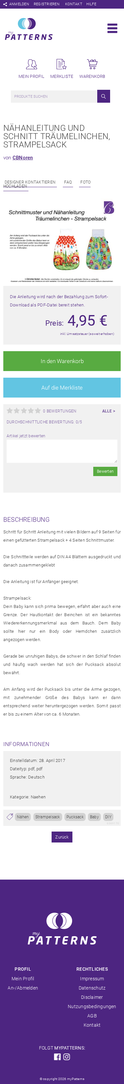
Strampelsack (47, 817)
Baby (94, 817)
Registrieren (47, 4)
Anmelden (19, 4)
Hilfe (91, 4)
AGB (92, 1015)
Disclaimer (92, 997)
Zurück (61, 837)
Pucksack (75, 817)
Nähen (23, 817)
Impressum (92, 978)
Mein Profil (23, 978)
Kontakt (73, 4)
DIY (108, 817)
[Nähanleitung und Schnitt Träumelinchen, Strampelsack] (62, 280)
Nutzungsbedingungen (92, 1006)
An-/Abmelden (23, 988)
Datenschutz (92, 988)
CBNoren (23, 158)
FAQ (68, 182)
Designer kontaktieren (30, 182)
